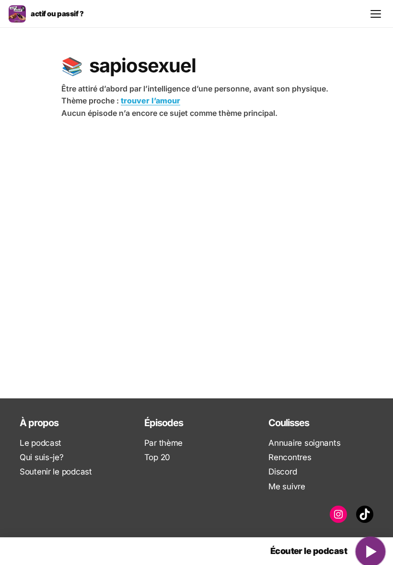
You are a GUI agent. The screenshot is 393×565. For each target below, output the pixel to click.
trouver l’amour (150, 100)
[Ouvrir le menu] (375, 14)
